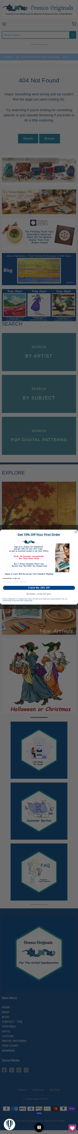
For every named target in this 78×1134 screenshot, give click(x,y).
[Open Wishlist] (72, 1128)
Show (39, 1127)
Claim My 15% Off (39, 587)
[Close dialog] (76, 532)
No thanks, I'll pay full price (39, 593)
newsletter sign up (11, 578)
